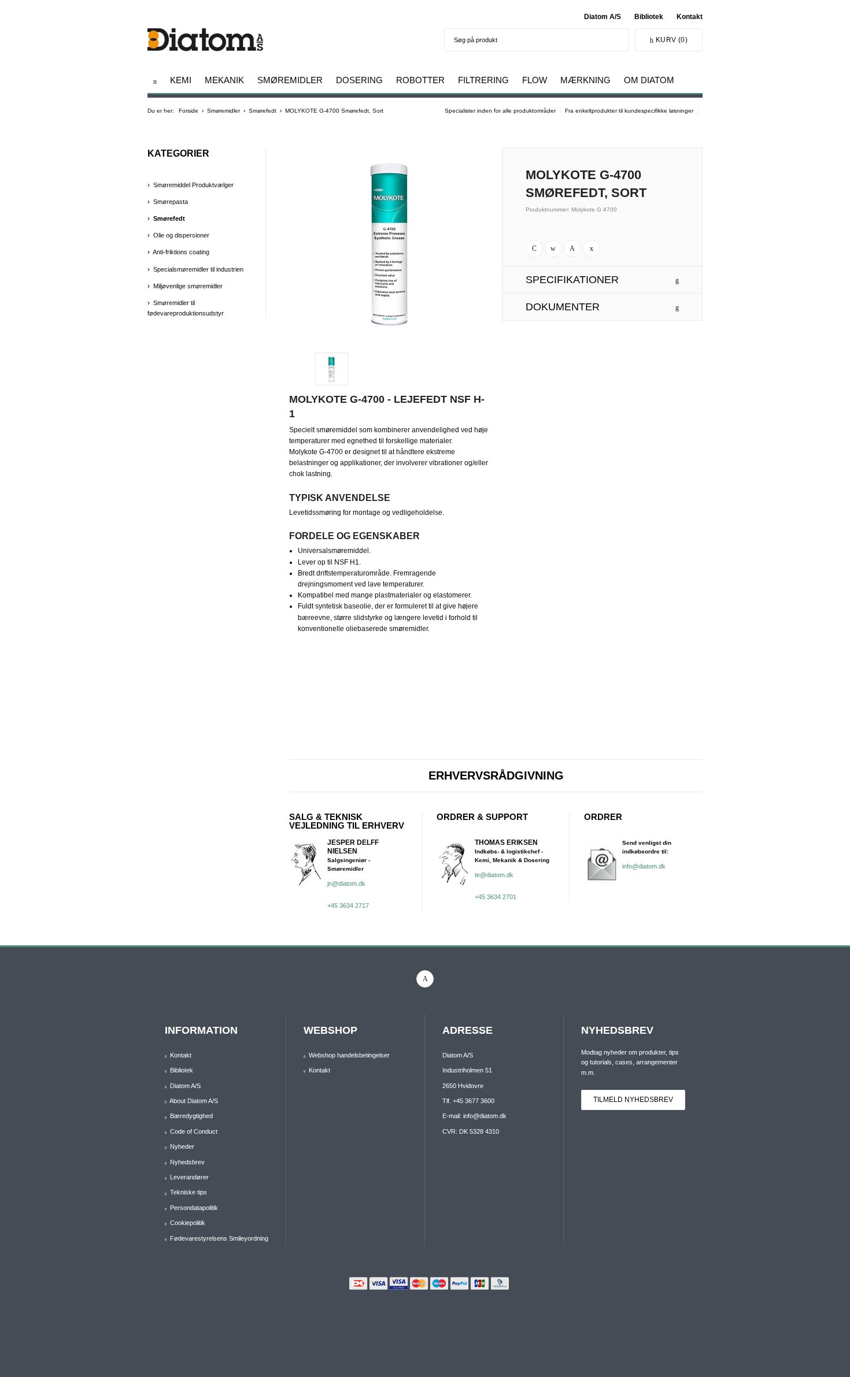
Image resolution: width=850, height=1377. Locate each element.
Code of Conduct (193, 1131)
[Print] (534, 248)
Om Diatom (649, 80)
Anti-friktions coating (181, 251)
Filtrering (483, 80)
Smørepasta (170, 201)
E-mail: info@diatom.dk (474, 1115)
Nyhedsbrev (187, 1162)
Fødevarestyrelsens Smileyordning (219, 1238)
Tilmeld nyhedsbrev (633, 1100)
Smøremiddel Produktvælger (193, 184)
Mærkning (585, 80)
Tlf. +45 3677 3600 (468, 1100)
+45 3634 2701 (495, 896)
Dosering (359, 80)
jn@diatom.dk (346, 883)
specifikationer (572, 279)
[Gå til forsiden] (154, 81)
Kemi (180, 80)
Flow (534, 80)
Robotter (420, 80)
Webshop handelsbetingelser (349, 1055)
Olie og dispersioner (181, 235)
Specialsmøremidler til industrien (198, 269)
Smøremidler (290, 80)
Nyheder (182, 1146)
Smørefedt (169, 218)
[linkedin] (425, 979)
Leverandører (189, 1177)
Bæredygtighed (191, 1115)
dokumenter (563, 307)
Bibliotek (648, 17)
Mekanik (224, 80)
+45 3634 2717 (348, 905)
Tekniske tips (188, 1192)
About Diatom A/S (193, 1100)
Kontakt (690, 17)
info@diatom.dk (644, 866)
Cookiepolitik (187, 1222)
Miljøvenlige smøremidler (188, 286)
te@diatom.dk (494, 874)
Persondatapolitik (194, 1207)
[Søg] (617, 39)
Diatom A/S (602, 17)
